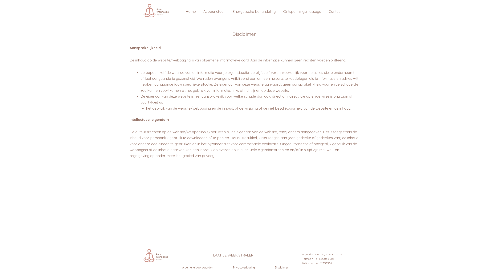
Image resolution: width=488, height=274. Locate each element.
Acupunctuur (214, 11)
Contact (335, 11)
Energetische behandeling (254, 11)
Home (191, 11)
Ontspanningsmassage (302, 11)
